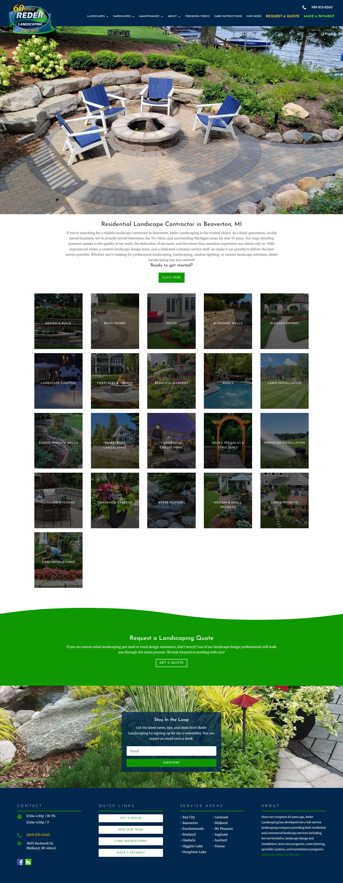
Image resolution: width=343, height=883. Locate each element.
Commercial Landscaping (171, 445)
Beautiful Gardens (171, 383)
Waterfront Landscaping (114, 445)
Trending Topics (197, 16)
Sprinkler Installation (284, 442)
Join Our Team (130, 829)
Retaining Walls (228, 323)
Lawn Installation (284, 383)
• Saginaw (220, 834)
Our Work (254, 16)
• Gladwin (188, 840)
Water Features (171, 502)
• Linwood (220, 817)
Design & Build (58, 323)
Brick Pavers (115, 323)
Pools (228, 383)
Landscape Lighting (58, 383)
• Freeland (188, 834)
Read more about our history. (280, 854)
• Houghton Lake (193, 852)
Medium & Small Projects (228, 505)
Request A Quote (282, 16)
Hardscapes (122, 16)
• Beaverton (189, 823)
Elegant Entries (284, 323)
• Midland (220, 823)
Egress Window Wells (58, 442)
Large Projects (284, 502)
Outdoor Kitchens (58, 502)
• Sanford (219, 840)
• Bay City (187, 817)
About (172, 16)
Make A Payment (319, 16)
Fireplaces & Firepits (115, 383)
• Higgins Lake (191, 846)
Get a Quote (171, 662)
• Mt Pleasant (222, 829)
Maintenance (149, 16)
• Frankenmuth (192, 829)
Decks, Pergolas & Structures (228, 445)
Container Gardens (114, 502)
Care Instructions (228, 16)
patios (171, 323)
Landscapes (96, 16)
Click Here (171, 277)
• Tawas (218, 846)
